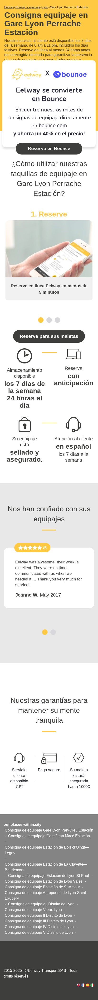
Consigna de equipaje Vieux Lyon (33, 910)
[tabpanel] (49, 255)
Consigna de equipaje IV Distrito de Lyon (39, 927)
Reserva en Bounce (49, 148)
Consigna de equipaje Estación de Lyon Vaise (44, 881)
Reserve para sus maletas (49, 336)
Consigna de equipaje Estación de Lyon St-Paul (48, 876)
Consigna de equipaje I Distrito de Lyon (41, 904)
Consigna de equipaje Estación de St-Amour (42, 887)
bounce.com (53, 125)
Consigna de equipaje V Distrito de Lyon (39, 932)
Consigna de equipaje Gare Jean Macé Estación (49, 836)
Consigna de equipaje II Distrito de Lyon (38, 915)
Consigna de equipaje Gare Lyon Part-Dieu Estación (49, 830)
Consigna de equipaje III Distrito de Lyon (39, 921)
